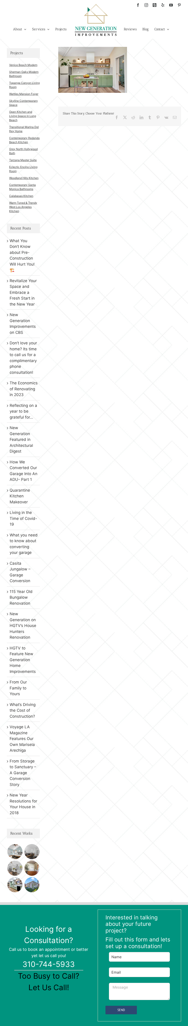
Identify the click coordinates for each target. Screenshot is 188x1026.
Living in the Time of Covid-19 (23, 518)
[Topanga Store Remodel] (32, 868)
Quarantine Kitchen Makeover (20, 496)
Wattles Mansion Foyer (23, 94)
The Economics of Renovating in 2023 (24, 389)
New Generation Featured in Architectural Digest (21, 439)
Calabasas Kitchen (21, 196)
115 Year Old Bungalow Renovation (21, 597)
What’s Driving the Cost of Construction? (23, 710)
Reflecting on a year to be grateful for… (23, 411)
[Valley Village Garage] (32, 884)
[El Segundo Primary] (15, 851)
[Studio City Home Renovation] (15, 884)
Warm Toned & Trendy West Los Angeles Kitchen (23, 207)
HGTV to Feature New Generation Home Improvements (23, 660)
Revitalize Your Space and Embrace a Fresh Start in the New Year (23, 292)
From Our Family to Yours (18, 688)
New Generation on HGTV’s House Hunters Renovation (23, 626)
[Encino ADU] (32, 851)
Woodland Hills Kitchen (24, 178)
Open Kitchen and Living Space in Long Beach (22, 116)
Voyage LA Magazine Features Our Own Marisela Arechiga (22, 739)
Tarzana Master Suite (23, 160)
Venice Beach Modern (23, 65)
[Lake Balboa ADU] (15, 868)
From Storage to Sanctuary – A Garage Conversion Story (23, 773)
